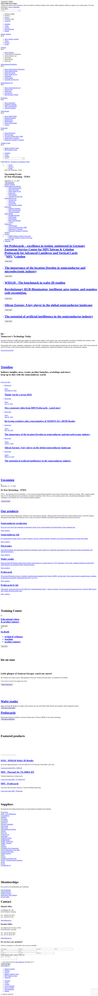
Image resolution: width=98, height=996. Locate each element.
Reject (11, 1)
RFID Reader (9, 121)
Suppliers (7, 24)
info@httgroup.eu (6, 920)
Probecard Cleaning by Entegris (14, 140)
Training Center (9, 19)
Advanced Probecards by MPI (14, 136)
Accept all (4, 1)
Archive (7, 125)
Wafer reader (9, 701)
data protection (19, 962)
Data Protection (9, 29)
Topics (7, 41)
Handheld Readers (10, 118)
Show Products (9, 52)
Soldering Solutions (10, 104)
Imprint (7, 31)
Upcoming (7, 480)
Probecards (8, 76)
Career (7, 26)
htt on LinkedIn (9, 987)
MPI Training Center (11, 150)
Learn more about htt (7, 350)
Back (2, 36)
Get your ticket (9, 182)
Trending (7, 367)
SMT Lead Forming (11, 106)
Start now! (4, 626)
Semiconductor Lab (10, 56)
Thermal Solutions (10, 108)
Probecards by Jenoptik (12, 138)
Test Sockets (8, 93)
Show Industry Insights (12, 39)
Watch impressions (7, 684)
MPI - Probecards (9, 783)
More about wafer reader (8, 708)
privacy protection (14, 7)
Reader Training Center (12, 148)
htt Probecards (9, 135)
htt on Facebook (9, 986)
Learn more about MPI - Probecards (11, 791)
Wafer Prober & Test (11, 74)
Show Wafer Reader (11, 116)
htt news (7, 42)
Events (7, 44)
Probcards (8, 61)
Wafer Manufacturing (11, 71)
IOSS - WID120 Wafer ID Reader (17, 760)
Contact (7, 27)
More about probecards (8, 719)
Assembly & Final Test (11, 79)
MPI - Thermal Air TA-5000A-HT (17, 772)
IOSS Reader (9, 119)
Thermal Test (9, 89)
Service (7, 17)
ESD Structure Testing (11, 94)
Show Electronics (10, 103)
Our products (9, 511)
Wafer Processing (10, 73)
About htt (7, 21)
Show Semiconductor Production (15, 69)
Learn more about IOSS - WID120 (11, 768)
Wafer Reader (9, 59)
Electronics (8, 57)
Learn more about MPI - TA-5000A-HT (13, 779)
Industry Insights (10, 14)
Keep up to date (5, 382)
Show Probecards (10, 133)
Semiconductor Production (13, 54)
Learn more (8, 261)
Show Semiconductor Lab (12, 88)
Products (7, 16)
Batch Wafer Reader (11, 123)
